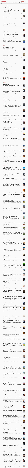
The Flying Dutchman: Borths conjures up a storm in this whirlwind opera (11, 443)
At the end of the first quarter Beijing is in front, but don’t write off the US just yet (12, 98)
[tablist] (6, 7)
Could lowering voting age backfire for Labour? (10, 459)
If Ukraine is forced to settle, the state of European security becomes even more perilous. (12, 111)
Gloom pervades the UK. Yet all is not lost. (8, 146)
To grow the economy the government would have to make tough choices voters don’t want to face (12, 134)
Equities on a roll (5, 432)
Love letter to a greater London (7, 9)
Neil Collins (7, 304)
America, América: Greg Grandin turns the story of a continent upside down (11, 217)
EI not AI (4, 53)
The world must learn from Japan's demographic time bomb (12, 189)
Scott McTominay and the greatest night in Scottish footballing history (11, 116)
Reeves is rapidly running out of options (9, 242)
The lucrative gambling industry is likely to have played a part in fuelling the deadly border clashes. (12, 352)
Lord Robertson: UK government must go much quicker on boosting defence (12, 104)
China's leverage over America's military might (10, 263)
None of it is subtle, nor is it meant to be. (8, 406)
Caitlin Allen (7, 191)
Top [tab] (5, 7)
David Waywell (8, 335)
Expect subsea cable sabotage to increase (9, 437)
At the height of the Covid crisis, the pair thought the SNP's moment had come (12, 30)
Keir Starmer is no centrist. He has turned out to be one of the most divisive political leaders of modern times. (12, 255)
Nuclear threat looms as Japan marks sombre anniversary (12, 227)
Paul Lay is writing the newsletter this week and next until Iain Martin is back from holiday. (12, 156)
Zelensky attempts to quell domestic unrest (9, 388)
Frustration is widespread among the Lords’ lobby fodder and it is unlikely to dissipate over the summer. (12, 423)
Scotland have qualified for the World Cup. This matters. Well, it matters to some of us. (12, 117)
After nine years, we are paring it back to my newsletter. (10, 260)
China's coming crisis (6, 77)
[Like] (3, 198)
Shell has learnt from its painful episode (9, 302)
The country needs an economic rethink (8, 122)
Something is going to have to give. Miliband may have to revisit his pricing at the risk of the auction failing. (12, 345)
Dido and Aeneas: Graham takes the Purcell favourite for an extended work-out (12, 291)
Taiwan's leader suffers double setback (9, 338)
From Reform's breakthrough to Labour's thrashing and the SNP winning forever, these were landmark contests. (12, 42)
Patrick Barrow (7, 224)
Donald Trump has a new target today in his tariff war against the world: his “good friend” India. (12, 328)
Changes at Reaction (6, 259)
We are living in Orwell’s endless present (9, 222)
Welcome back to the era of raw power (9, 89)
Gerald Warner (8, 397)
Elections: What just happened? (7, 40)
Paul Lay (8, 152)
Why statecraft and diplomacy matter (8, 149)
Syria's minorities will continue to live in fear (10, 454)
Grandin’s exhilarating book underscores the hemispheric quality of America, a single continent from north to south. (11, 219)
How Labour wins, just (6, 160)
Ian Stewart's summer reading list (8, 273)
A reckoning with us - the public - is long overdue (9, 48)
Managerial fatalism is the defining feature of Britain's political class (11, 361)
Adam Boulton (7, 256)
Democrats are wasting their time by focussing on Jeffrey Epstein (12, 332)
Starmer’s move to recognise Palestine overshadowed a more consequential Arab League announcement (12, 308)
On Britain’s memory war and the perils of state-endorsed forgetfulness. (12, 223)
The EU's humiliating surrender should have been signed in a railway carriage (12, 321)
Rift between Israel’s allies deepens (8, 315)
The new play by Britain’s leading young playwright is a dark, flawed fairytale (11, 186)
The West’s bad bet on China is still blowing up (10, 138)
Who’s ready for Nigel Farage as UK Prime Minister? (11, 173)
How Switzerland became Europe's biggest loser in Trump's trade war (12, 248)
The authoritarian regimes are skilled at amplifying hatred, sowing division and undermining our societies (12, 36)
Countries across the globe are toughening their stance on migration (12, 383)
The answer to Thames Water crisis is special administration (12, 410)
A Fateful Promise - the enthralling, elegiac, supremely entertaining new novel (11, 168)
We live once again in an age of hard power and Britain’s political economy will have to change (12, 73)
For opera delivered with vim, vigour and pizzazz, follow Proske (11, 195)
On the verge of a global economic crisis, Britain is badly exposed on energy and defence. (12, 61)
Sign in (26, 1)
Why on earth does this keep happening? (9, 66)
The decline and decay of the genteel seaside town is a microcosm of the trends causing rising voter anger (12, 179)
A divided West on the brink (7, 84)
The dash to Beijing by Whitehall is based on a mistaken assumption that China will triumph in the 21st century (12, 79)
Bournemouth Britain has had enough (8, 178)
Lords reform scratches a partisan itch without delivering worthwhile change (12, 421)
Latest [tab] (4, 7)
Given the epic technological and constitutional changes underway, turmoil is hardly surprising (12, 68)
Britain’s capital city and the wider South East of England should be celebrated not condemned (11, 11)
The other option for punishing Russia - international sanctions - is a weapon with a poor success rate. (12, 234)
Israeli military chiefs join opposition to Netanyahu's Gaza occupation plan (12, 206)
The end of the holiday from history (8, 72)
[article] (14, 11)
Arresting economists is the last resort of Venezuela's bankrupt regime (11, 394)
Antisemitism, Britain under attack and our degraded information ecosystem (11, 35)
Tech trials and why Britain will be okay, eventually (10, 145)
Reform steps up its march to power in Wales (10, 415)
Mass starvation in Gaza (6, 400)
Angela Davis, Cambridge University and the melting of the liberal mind (12, 279)
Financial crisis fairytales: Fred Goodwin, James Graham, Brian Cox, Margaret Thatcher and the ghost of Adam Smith (12, 184)
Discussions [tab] (8, 7)
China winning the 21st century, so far (8, 96)
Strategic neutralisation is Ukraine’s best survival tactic (11, 232)
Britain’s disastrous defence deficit (8, 47)
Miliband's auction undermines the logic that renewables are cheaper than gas (12, 344)
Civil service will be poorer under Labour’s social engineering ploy (12, 297)
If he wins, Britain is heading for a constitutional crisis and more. (11, 174)
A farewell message (5, 190)
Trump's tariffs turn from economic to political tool (11, 285)
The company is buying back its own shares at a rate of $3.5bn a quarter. (12, 303)
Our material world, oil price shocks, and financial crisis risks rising (12, 59)
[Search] (24, 7)
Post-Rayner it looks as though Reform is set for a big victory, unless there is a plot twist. (12, 162)
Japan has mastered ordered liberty (8, 155)
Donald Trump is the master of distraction (9, 405)
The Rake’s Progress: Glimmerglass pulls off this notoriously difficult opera (12, 377)
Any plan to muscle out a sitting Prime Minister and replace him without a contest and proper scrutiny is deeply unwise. (12, 16)
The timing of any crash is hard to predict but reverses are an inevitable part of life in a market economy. (12, 129)
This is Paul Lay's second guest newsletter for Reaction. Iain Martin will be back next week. (12, 151)
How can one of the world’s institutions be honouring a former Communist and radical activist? (12, 281)
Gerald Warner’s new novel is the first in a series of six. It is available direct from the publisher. (12, 169)
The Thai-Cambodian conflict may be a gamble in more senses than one (12, 350)
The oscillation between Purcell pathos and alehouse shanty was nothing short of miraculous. (12, 292)
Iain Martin (6, 12)
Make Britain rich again (6, 121)
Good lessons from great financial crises (9, 127)
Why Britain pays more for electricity (8, 366)
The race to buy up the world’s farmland (9, 200)
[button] (1, 2)
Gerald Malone (7, 446)
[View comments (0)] (9, 13)
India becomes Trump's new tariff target (9, 326)
